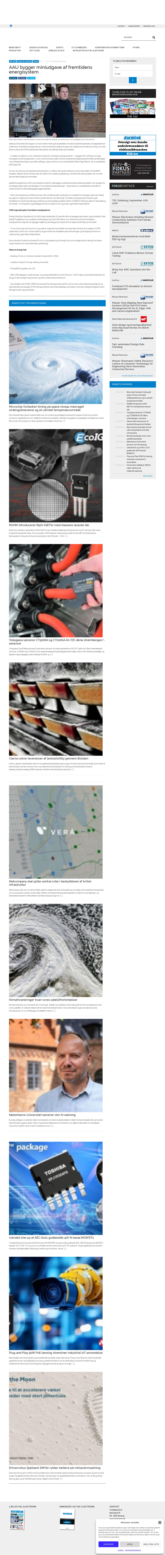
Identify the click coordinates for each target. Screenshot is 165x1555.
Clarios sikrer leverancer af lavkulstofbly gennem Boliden (48, 758)
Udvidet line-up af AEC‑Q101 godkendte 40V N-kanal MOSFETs (51, 1237)
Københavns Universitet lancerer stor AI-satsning (42, 1115)
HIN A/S (115, 231)
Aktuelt (12, 61)
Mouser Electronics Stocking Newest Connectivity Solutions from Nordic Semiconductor (132, 220)
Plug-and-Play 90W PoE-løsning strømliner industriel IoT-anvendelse (56, 1352)
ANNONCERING (134, 26)
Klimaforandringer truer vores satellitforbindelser (43, 999)
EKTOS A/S (116, 247)
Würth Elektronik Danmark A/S (124, 319)
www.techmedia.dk (117, 1519)
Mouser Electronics (120, 211)
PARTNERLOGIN (149, 26)
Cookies (120, 1550)
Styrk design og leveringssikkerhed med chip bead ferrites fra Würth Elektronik (131, 328)
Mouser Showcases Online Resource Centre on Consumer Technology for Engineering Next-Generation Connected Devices (132, 365)
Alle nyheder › (148, 476)
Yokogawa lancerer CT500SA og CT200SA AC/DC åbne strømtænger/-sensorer (139, 415)
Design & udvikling (24, 61)
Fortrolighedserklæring (133, 1550)
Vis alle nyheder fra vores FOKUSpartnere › (137, 376)
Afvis (130, 1544)
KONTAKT (121, 26)
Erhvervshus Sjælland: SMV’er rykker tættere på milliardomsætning (55, 1467)
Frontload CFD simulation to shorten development (132, 287)
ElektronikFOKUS (33, 37)
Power (35, 61)
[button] (160, 1522)
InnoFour (115, 195)
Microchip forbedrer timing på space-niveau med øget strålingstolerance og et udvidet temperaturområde (46, 408)
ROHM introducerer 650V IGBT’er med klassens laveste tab (49, 525)
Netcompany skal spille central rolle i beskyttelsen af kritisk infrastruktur (139, 430)
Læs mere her (143, 173)
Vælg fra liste (151, 1544)
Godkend (108, 1544)
